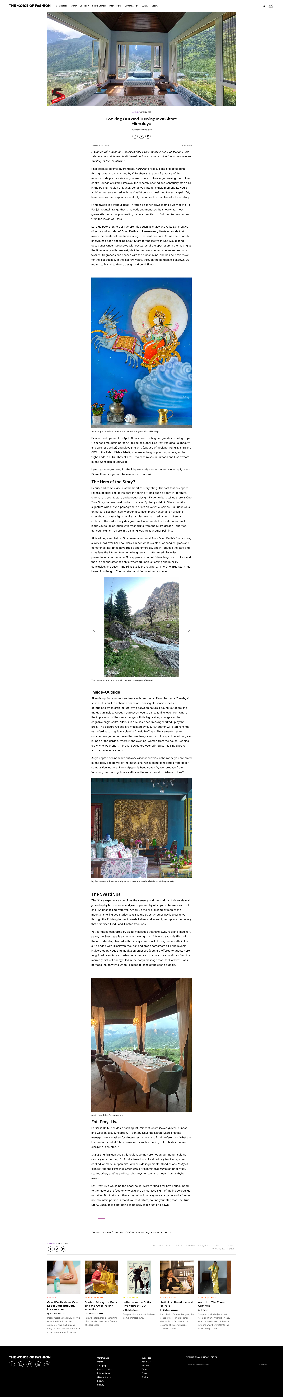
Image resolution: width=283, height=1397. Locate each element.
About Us (146, 1361)
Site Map (146, 1365)
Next (189, 630)
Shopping (102, 1365)
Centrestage (103, 1358)
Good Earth (157, 1246)
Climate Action (104, 1377)
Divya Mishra (228, 1246)
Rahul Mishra (218, 1249)
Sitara (169, 1246)
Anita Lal (179, 1246)
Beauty (100, 1384)
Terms (144, 1369)
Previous (94, 630)
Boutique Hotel (205, 1246)
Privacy (145, 1373)
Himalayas (190, 1246)
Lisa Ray (230, 1249)
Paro (217, 1246)
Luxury (100, 1381)
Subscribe (146, 1358)
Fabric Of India (104, 1369)
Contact (145, 1377)
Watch (100, 1361)
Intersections (103, 1373)
